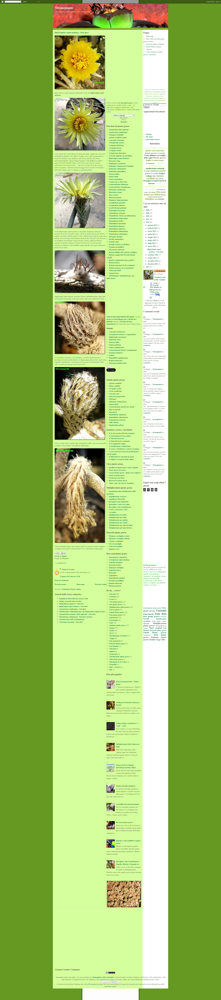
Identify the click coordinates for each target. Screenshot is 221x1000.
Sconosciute (147, 635)
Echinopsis (112, 399)
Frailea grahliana (115, 345)
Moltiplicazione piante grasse (154, 624)
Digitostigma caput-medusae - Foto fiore (155, 250)
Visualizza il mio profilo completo (160, 278)
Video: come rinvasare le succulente (121, 483)
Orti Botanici (114, 646)
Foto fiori (160, 614)
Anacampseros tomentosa (118, 557)
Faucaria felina (114, 174)
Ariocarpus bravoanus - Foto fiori (71, 622)
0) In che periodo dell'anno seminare (122, 433)
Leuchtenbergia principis (117, 208)
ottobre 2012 (152, 258)
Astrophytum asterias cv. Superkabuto (122, 334)
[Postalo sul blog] (58, 553)
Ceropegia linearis (115, 148)
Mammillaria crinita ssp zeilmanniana (122, 215)
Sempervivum (114, 273)
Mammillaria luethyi (116, 221)
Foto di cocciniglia (115, 544)
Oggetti (112, 651)
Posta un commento (62, 580)
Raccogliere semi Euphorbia (118, 501)
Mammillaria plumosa (117, 226)
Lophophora (113, 575)
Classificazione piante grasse (152, 608)
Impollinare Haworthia (117, 499)
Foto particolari (114, 641)
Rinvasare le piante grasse (118, 480)
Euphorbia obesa (115, 339)
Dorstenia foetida (115, 565)
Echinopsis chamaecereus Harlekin (121, 166)
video (163, 639)
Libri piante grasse (159, 621)
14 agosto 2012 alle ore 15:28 (70, 576)
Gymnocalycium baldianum (118, 184)
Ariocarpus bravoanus (116, 140)
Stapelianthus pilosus (116, 425)
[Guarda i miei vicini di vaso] (154, 285)
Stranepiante (64, 7)
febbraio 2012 (153, 228)
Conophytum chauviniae (117, 153)
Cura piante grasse (154, 609)
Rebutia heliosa (114, 262)
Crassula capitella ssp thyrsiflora (120, 156)
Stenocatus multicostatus (117, 363)
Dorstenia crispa (114, 161)
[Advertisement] (157, 72)
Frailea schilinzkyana (116, 347)
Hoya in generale (115, 409)
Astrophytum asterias (116, 142)
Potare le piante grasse (117, 475)
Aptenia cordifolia (155, 177)
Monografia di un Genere (118, 662)
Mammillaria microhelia (117, 223)
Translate (124, 122)
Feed (155, 300)
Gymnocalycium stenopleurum (119, 187)
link (110, 669)
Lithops (111, 355)
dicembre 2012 (153, 264)
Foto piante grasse (151, 616)
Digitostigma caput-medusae (119, 158)
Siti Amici (149, 137)
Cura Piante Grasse (155, 147)
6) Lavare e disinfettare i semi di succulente (124, 449)
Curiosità (161, 610)
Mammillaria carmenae (117, 213)
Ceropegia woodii (115, 150)
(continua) (146, 345)
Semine (152, 639)
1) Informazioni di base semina (120, 436)
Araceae (148, 49)
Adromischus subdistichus (118, 132)
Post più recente (60, 584)
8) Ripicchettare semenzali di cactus (121, 456)
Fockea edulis (113, 176)
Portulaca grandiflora (116, 247)
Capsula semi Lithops (156, 164)
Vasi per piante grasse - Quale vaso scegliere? (125, 472)
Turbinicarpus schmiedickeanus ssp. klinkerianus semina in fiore (82, 611)
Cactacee (137, 316)
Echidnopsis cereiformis (117, 163)
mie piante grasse (127, 103)
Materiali (146, 623)
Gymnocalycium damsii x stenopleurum (123, 350)
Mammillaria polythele (117, 578)
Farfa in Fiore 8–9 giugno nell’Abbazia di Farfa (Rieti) (126, 766)
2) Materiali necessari (116, 438)
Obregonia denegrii (115, 236)
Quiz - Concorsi (114, 667)
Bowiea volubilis (114, 386)
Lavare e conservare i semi (118, 509)
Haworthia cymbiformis (117, 189)
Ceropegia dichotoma (116, 145)
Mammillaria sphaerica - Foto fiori (71, 604)
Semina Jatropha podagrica (125, 786)
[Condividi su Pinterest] (64, 553)
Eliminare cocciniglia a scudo (119, 536)
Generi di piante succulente (155, 44)
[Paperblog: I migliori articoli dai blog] (154, 294)
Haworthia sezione (115, 192)
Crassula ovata (114, 394)
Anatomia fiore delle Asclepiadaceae (71, 619)
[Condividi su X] (60, 553)
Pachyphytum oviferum (117, 420)
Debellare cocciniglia (154, 199)
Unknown (65, 569)
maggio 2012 (152, 237)
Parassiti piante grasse (158, 630)
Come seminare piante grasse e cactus (154, 172)
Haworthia (112, 573)
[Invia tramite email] (56, 553)
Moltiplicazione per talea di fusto (120, 528)
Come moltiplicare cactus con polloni (155, 186)
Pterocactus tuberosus (116, 249)
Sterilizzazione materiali (155, 168)
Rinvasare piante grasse (124, 822)
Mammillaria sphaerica (117, 229)
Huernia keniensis (115, 197)
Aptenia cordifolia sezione (118, 137)
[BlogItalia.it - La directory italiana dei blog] (154, 292)
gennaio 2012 (152, 225)
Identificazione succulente (118, 635)
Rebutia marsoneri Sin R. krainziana (122, 265)
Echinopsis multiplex (116, 567)
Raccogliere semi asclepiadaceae (120, 507)
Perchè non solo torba (116, 478)
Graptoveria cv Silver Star (118, 182)
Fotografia (163, 617)
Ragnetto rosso (114, 549)
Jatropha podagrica (116, 352)
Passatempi (113, 620)
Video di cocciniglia (115, 546)
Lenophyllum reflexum (117, 205)
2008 (154, 176)
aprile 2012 (152, 234)
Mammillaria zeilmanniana (118, 231)
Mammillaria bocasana (117, 210)
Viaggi (158, 639)
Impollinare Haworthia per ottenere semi (73, 598)
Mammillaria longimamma (118, 218)
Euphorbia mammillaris (117, 171)
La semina (112, 512)
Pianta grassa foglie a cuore (156, 158)
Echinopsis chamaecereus (118, 401)
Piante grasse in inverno (117, 470)
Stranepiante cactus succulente (103, 977)
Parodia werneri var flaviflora (119, 244)
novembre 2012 (153, 261)
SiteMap (149, 134)
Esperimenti (148, 614)
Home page (150, 36)
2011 (148, 219)
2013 (148, 267)
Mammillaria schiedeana (117, 414)
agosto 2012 (152, 246)
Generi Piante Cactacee (153, 47)
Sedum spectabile (115, 270)
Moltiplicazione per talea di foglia (120, 525)
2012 (148, 222)
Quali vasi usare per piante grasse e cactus (155, 151)
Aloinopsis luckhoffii (116, 135)
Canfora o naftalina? (116, 541)
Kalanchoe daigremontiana (118, 200)
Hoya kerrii (113, 412)
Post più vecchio (100, 584)
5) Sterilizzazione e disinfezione (120, 446)
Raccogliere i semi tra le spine (119, 504)
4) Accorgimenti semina (117, 443)
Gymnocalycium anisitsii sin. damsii (121, 407)
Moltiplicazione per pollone (118, 520)
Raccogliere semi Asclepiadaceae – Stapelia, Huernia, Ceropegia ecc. (128, 862)
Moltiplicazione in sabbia (117, 515)
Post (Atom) (159, 178)
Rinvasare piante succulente (155, 193)
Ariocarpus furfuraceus (117, 332)
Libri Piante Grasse (153, 139)
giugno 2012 (152, 240)
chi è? (111, 633)
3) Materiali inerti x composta (119, 441)
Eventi (111, 599)
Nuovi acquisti (155, 627)
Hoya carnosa (113, 195)
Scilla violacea (114, 422)
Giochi (146, 618)
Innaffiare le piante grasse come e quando (123, 467)
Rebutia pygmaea (115, 586)
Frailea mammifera (115, 179)
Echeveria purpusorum (117, 396)
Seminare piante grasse (117, 625)
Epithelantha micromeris (117, 337)
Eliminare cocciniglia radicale (119, 538)
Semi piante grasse (115, 615)
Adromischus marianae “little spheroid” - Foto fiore (77, 614)
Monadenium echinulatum (118, 234)
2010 (148, 216)
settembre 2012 (153, 255)
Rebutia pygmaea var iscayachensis (121, 268)
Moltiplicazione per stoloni (118, 522)
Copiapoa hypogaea (116, 562)
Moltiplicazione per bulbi (117, 517)
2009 (148, 213)
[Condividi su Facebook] (62, 553)
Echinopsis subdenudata (117, 169)
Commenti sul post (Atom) (71, 589)
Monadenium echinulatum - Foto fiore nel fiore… (76, 617)
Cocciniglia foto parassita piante (127, 804)
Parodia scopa (114, 242)
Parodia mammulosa (116, 239)
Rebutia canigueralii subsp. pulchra (121, 260)
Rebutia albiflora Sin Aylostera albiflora (123, 252)
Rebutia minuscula (115, 360)
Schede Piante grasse (154, 632)
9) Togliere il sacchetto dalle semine (121, 459)
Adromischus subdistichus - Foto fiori (72, 609)
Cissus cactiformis (115, 391)
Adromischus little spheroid (118, 129)
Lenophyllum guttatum (117, 202)
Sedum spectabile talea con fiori (70, 601)
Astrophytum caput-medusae (119, 560)
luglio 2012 (152, 243)
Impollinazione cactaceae (117, 496)
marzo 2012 (152, 231)
